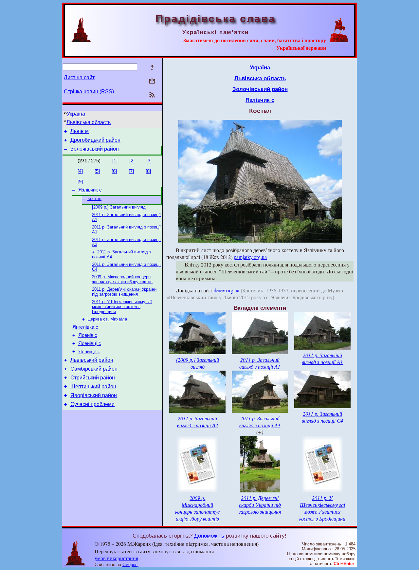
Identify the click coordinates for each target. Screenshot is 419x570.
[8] (148, 171)
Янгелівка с (85, 327)
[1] (115, 160)
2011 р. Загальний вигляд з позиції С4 (322, 417)
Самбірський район (94, 369)
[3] (149, 160)
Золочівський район (94, 149)
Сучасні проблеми (92, 404)
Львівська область (88, 122)
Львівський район (91, 360)
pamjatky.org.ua (250, 256)
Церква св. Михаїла (107, 319)
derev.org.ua (226, 290)
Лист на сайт (79, 77)
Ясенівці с (89, 343)
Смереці (130, 564)
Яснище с (89, 351)
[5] (97, 171)
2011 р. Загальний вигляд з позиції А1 (259, 363)
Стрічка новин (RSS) (89, 91)
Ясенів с (87, 335)
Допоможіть (209, 535)
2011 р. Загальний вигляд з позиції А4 (259, 422)
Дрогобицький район (95, 140)
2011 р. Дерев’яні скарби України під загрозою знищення (124, 292)
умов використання (116, 558)
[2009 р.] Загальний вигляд (119, 207)
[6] (114, 171)
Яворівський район (93, 395)
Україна (76, 114)
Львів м (79, 131)
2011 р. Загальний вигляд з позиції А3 (197, 422)
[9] (80, 181)
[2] (132, 160)
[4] (80, 171)
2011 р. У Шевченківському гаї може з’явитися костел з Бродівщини (122, 306)
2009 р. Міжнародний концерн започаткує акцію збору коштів (122, 279)
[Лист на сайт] (152, 81)
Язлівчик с (90, 190)
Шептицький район (93, 386)
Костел (94, 198)
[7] (131, 171)
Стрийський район (92, 377)
